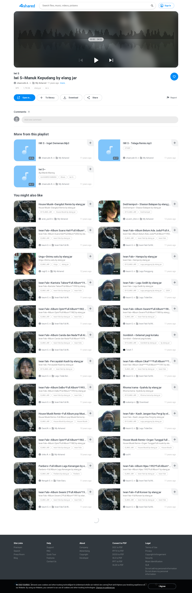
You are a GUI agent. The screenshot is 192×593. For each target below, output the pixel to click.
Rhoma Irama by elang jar (150, 395)
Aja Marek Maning (48, 177)
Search (17, 551)
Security (149, 558)
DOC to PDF (117, 547)
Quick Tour (51, 554)
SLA (147, 565)
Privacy (148, 551)
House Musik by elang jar (65, 212)
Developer (84, 558)
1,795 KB (26, 88)
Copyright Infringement (155, 554)
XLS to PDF (117, 558)
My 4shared (40, 83)
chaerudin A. (23, 83)
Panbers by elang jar (61, 474)
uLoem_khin (131, 219)
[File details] (25, 150)
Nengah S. (46, 481)
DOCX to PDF (118, 554)
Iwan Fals (162, 238)
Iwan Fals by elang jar (62, 238)
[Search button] (152, 5)
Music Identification (153, 561)
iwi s (47, 88)
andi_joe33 (47, 219)
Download (144, 402)
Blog (16, 558)
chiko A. (45, 454)
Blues (63, 177)
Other (127, 148)
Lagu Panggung (146, 271)
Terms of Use (151, 547)
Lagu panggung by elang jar (151, 264)
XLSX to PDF (117, 565)
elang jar (37, 88)
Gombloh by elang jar (148, 343)
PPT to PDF (117, 561)
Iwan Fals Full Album (62, 245)
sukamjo (130, 402)
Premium (18, 547)
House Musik (82, 421)
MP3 (17, 88)
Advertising (85, 551)
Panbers (76, 474)
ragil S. (45, 271)
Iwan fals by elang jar (64, 369)
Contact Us (51, 561)
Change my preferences (105, 588)
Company (84, 547)
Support (50, 547)
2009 (168, 291)
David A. (45, 428)
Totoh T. (129, 350)
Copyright (84, 554)
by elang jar (46, 212)
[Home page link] (27, 5)
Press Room (19, 554)
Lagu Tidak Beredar (146, 297)
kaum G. (45, 245)
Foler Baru (61, 481)
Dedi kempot (145, 212)
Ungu (56, 264)
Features (51, 558)
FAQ (48, 551)
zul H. (128, 454)
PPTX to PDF (118, 551)
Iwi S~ (71, 177)
